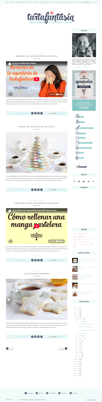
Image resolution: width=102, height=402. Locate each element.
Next (64, 152)
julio (79, 342)
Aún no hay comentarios (21, 113)
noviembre (80, 321)
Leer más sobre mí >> (84, 67)
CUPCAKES (29, 2)
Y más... (91, 238)
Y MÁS (71, 2)
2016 (77, 361)
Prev (9, 152)
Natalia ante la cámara (37, 53)
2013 (77, 368)
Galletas (36, 124)
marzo (79, 352)
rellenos (92, 244)
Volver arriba (91, 400)
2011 (77, 373)
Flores (80, 244)
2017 (77, 359)
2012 (77, 371)
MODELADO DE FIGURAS (63, 2)
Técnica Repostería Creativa (37, 200)
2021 (77, 309)
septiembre (81, 338)
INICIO (7, 2)
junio (79, 345)
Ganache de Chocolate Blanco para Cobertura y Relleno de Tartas (87, 261)
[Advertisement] (36, 41)
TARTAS (12, 2)
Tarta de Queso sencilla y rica (87, 283)
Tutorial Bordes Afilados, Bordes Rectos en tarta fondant (86, 277)
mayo (79, 347)
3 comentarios (19, 189)
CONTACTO (77, 2)
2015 (77, 364)
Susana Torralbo (15, 399)
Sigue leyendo (36, 108)
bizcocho (86, 244)
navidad (75, 244)
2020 (77, 312)
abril (79, 350)
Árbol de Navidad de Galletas (37, 127)
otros (74, 246)
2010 (77, 375)
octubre (80, 335)
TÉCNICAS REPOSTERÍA (20, 2)
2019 (77, 314)
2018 (77, 316)
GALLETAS (36, 2)
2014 (77, 366)
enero (79, 357)
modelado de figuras (82, 233)
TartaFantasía (59, 113)
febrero (80, 354)
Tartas (74, 233)
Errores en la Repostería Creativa (36, 56)
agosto (79, 340)
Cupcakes (75, 241)
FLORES (54, 2)
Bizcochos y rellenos (77, 238)
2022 (77, 307)
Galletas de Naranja (36, 274)
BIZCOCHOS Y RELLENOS (45, 2)
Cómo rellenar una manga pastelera (36, 203)
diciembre (80, 319)
